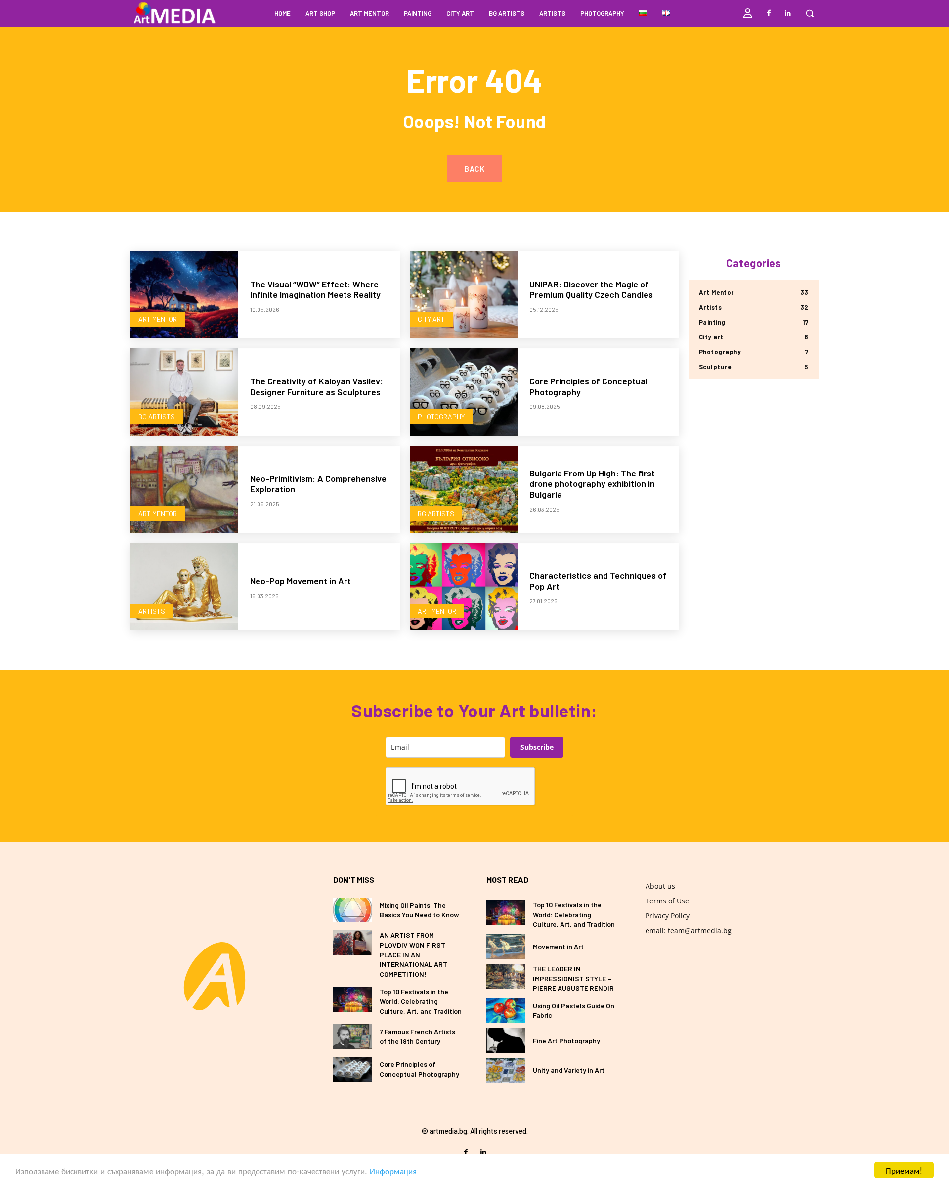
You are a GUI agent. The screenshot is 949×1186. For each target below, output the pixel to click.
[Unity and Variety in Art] (505, 1070)
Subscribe (537, 747)
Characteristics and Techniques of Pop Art (598, 581)
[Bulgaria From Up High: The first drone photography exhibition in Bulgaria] (464, 489)
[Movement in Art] (505, 946)
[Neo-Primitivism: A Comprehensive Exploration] (184, 489)
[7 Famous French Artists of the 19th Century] (352, 1036)
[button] (810, 13)
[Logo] (214, 976)
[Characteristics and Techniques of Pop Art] (464, 586)
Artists (151, 611)
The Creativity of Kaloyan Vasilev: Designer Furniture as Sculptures (316, 386)
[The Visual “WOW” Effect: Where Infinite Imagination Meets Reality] (184, 295)
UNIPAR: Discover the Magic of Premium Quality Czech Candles (591, 289)
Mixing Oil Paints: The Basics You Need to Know (419, 910)
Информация (393, 1170)
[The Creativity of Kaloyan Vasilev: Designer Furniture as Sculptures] (184, 392)
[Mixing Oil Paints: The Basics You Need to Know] (352, 910)
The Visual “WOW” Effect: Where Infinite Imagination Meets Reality (315, 289)
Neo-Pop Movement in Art (300, 580)
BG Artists (156, 416)
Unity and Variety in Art (568, 1070)
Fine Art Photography (566, 1040)
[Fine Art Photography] (505, 1040)
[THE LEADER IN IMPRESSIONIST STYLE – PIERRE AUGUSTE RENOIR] (505, 976)
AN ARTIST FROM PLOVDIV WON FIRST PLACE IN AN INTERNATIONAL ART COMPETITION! (413, 954)
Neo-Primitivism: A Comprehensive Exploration (318, 484)
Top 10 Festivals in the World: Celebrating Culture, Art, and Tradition (421, 1001)
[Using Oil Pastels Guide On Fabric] (505, 1010)
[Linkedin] (788, 13)
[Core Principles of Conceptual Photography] (464, 392)
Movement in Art (558, 946)
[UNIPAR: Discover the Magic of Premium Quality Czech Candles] (464, 295)
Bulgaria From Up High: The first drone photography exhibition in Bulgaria (592, 484)
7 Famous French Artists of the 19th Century (417, 1036)
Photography (441, 416)
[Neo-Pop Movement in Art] (184, 586)
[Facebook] (769, 13)
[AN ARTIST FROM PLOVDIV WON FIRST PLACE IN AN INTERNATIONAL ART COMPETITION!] (352, 942)
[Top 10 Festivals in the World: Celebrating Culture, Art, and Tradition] (352, 999)
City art (431, 319)
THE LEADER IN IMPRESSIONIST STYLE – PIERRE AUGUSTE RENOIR (573, 978)
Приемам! (904, 1170)
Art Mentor (157, 319)
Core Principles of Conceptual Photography (588, 386)
